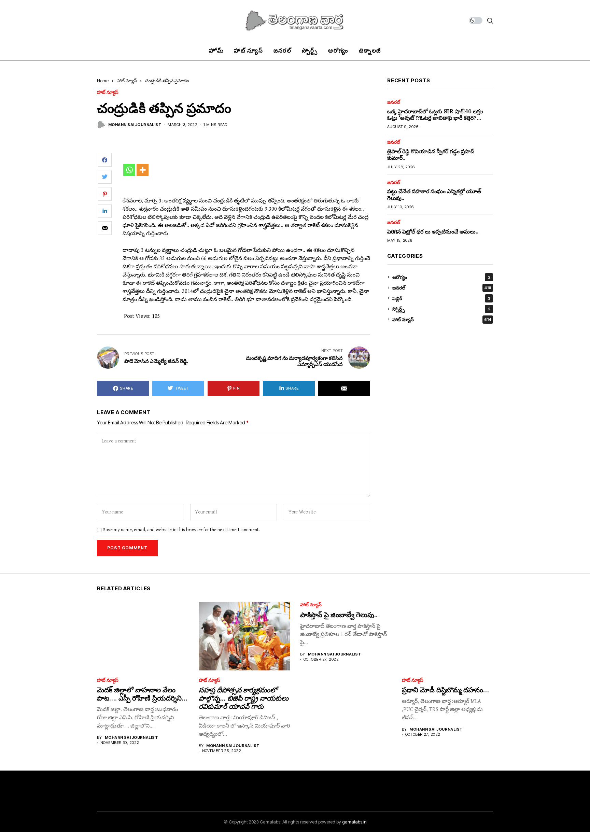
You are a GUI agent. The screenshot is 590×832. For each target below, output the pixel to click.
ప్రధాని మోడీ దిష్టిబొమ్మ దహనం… (445, 689)
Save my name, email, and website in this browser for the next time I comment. (181, 530)
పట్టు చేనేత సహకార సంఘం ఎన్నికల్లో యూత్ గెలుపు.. (434, 194)
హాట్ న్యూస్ (127, 80)
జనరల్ (393, 102)
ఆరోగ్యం (441, 277)
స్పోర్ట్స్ (441, 309)
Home (103, 80)
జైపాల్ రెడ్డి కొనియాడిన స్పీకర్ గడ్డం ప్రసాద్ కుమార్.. (430, 154)
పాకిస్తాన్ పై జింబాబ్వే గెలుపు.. (339, 614)
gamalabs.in (354, 821)
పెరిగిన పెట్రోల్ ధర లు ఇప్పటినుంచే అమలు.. (432, 231)
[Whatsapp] (129, 170)
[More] (143, 170)
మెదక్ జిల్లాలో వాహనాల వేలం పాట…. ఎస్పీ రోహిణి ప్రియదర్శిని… (142, 694)
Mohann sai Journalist (134, 125)
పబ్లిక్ (441, 298)
